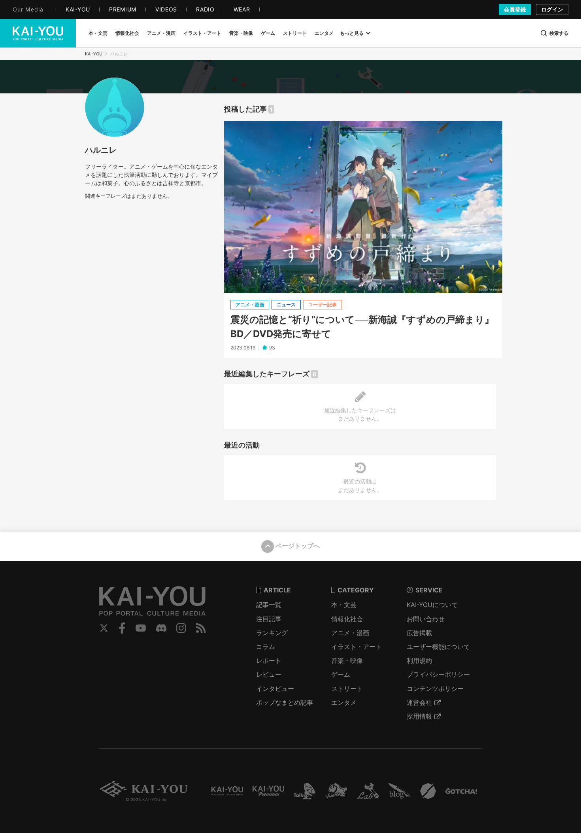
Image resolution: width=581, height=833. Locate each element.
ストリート (347, 689)
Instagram (181, 628)
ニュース (286, 304)
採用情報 (419, 716)
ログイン (552, 9)
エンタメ (344, 702)
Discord (161, 628)
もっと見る (352, 33)
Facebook (122, 628)
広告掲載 (419, 633)
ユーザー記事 (322, 304)
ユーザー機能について (438, 647)
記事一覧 (268, 605)
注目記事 (268, 619)
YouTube (140, 628)
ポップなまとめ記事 (284, 702)
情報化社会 (347, 619)
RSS (201, 628)
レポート (268, 660)
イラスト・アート (356, 647)
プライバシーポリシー (438, 674)
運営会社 (419, 702)
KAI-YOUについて (432, 605)
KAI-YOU (93, 54)
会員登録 (515, 9)
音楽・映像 (347, 660)
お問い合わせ (426, 619)
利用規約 (419, 660)
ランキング (272, 633)
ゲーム (340, 674)
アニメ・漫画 (250, 304)
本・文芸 (344, 605)
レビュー (268, 674)
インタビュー (275, 689)
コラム (265, 647)
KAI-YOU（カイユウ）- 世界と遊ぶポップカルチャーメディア (38, 33)
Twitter (104, 628)
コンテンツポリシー (435, 689)
